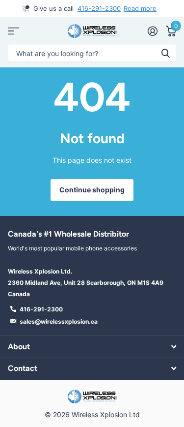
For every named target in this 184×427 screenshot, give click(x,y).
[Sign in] (152, 31)
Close (92, 346)
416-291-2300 (99, 8)
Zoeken (165, 52)
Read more (140, 8)
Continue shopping (92, 189)
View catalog (13, 31)
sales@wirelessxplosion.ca (59, 321)
